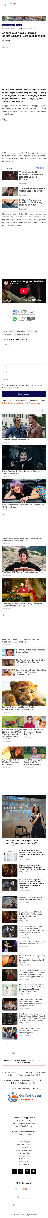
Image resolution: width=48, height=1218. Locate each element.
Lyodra (43, 106)
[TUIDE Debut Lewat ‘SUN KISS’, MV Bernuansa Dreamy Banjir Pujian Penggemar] (9, 1033)
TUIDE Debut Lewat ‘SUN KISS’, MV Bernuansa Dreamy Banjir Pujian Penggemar (31, 1030)
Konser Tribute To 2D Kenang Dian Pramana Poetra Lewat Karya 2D (32, 942)
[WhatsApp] (28, 80)
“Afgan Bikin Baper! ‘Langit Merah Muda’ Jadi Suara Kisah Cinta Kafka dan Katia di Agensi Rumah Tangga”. (32, 959)
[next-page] (7, 1043)
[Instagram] (14, 1171)
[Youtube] (33, 1171)
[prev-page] (3, 1043)
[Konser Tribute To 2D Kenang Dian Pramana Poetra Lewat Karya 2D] (9, 946)
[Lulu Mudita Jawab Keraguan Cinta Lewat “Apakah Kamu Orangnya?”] (24, 816)
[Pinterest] (22, 80)
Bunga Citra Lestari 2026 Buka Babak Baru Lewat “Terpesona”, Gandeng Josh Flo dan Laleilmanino (32, 867)
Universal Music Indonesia (22, 334)
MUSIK (19, 25)
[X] (17, 80)
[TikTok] (20, 1171)
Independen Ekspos (24, 1145)
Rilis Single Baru (32, 331)
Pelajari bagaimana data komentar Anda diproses (21, 403)
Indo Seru (24, 1147)
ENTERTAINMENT (8, 25)
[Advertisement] (24, 254)
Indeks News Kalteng (24, 1150)
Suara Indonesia (24, 1164)
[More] (42, 785)
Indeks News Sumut (24, 1153)
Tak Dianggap (7, 334)
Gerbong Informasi (24, 1156)
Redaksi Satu (24, 1159)
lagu (3, 158)
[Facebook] (12, 80)
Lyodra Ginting (21, 331)
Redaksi (7, 40)
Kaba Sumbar (24, 1161)
